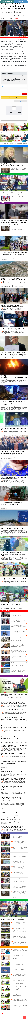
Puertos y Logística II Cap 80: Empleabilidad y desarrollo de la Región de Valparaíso (20, 951)
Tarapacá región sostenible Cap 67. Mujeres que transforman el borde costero (20, 1001)
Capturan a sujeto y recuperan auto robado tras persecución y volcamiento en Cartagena (14, 402)
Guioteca (10, 1018)
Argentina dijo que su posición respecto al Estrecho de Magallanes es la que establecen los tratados (19, 627)
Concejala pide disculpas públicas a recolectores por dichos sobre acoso (12, 503)
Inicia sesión (22, 81)
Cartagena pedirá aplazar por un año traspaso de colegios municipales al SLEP (13, 718)
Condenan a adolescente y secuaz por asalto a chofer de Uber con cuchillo (12, 770)
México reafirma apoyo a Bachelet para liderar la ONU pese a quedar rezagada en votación (18, 620)
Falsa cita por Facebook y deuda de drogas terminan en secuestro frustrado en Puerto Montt (18, 639)
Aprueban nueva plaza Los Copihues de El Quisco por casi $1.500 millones (13, 811)
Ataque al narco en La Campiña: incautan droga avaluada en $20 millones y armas (13, 779)
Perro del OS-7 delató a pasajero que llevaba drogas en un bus (14, 429)
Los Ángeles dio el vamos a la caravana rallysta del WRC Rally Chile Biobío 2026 (20, 942)
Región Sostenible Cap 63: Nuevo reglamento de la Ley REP (20, 1006)
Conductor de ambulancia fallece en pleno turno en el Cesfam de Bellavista (13, 329)
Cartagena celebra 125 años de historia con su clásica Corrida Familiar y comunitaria (14, 253)
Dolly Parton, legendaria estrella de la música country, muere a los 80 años (12, 165)
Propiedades (18, 1018)
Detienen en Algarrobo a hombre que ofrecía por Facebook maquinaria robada (13, 703)
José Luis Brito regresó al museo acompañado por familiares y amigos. (12, 306)
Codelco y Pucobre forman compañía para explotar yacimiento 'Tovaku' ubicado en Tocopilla (20, 868)
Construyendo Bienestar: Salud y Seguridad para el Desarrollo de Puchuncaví (20, 969)
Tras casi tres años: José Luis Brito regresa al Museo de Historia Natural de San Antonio (14, 353)
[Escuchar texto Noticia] (26, 70)
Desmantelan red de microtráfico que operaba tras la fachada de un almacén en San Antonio (13, 727)
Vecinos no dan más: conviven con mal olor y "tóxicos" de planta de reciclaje (14, 745)
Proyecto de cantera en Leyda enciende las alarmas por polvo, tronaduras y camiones (13, 527)
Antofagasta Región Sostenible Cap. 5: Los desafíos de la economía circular (19, 976)
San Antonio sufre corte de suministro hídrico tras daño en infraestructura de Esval (12, 788)
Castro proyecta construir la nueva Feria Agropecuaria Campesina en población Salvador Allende (18, 670)
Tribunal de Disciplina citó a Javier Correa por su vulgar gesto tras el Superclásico (13, 193)
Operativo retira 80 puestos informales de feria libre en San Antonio (13, 579)
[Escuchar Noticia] (23, 15)
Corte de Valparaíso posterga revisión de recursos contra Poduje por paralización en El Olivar (19, 645)
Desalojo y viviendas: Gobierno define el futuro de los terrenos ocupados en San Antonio (13, 279)
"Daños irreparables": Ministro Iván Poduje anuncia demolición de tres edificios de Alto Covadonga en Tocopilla (18, 652)
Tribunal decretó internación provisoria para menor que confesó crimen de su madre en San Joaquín (18, 228)
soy (4, 259)
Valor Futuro (5, 1018)
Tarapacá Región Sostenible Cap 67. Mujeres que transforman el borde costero (20, 988)
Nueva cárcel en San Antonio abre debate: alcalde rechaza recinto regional (13, 603)
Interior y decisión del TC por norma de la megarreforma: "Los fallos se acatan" (20, 836)
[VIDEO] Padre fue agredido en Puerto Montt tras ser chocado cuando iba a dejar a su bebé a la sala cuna (19, 664)
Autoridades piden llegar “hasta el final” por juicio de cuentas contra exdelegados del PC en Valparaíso (18, 658)
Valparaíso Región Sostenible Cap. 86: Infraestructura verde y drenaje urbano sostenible (20, 963)
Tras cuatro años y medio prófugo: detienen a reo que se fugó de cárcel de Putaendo (14, 710)
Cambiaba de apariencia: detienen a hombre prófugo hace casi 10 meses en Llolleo (13, 554)
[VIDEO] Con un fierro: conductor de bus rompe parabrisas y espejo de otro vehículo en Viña (20, 849)
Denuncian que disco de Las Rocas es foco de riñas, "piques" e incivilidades (13, 737)
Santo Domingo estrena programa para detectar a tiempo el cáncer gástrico (13, 452)
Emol (2, 1018)
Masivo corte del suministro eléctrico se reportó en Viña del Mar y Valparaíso (19, 633)
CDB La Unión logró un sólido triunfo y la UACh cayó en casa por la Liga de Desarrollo (19, 924)
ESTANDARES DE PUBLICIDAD (10, 1016)
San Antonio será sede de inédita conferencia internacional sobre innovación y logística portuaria (14, 799)
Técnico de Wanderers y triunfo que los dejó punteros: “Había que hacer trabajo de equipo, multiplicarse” (20, 936)
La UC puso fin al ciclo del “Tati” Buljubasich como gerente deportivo (19, 197)
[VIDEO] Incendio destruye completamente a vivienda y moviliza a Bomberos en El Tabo (14, 376)
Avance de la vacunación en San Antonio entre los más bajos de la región (13, 818)
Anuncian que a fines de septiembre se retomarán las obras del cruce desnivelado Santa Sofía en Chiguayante (19, 886)
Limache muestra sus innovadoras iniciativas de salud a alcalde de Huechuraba (20, 880)
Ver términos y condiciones (14, 119)
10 (20, 697)
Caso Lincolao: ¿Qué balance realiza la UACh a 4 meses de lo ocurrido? (19, 957)
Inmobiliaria (14, 1018)
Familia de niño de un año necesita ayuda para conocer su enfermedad (13, 478)
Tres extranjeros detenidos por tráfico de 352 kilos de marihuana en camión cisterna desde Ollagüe (20, 855)
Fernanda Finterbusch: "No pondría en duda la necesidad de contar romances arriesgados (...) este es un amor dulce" (19, 170)
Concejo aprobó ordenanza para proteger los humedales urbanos (13, 762)
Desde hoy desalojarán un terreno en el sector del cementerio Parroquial (13, 827)
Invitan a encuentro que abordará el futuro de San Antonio (14, 754)
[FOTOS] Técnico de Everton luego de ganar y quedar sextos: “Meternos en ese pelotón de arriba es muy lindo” (20, 930)
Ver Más (14, 897)
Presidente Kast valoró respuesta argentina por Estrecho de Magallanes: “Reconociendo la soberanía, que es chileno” (14, 222)
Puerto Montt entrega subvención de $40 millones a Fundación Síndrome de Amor (19, 874)
